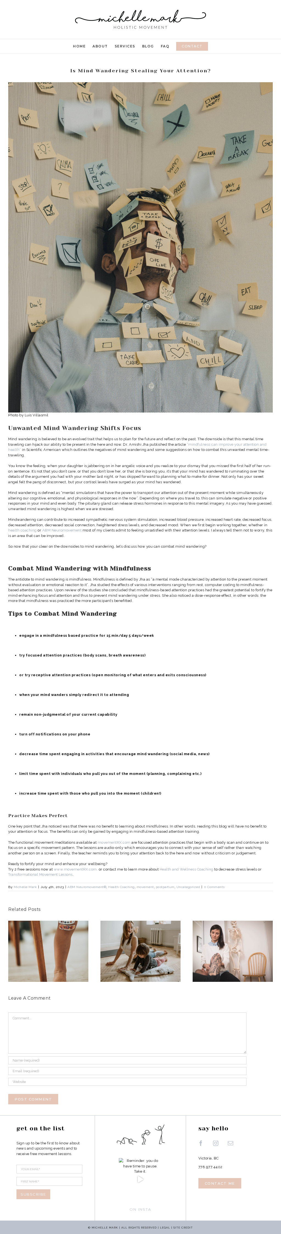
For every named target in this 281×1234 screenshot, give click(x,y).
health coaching (22, 530)
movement (145, 887)
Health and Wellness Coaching (186, 869)
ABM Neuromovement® (87, 887)
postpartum (165, 887)
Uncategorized (188, 887)
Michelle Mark (25, 887)
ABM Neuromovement (62, 530)
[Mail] (231, 1143)
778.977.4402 (210, 1167)
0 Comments (214, 887)
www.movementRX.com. (76, 869)
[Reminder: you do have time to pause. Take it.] (140, 1179)
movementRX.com (114, 842)
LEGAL (165, 1227)
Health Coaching (121, 887)
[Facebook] (201, 1143)
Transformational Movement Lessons (40, 874)
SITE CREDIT (183, 1227)
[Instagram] (216, 1143)
